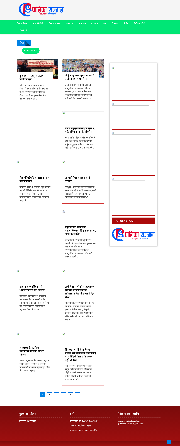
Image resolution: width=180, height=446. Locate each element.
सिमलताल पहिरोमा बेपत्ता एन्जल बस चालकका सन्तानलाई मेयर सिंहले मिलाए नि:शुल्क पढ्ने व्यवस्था (80, 355)
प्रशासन (94, 24)
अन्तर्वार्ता (70, 24)
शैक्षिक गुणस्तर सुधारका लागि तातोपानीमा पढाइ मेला (79, 77)
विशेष (126, 24)
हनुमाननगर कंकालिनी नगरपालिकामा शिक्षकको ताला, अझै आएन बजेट (80, 230)
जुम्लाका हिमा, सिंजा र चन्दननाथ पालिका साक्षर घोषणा (32, 351)
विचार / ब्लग (54, 24)
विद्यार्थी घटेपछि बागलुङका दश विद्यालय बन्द (34, 180)
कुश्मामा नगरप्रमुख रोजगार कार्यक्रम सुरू (32, 78)
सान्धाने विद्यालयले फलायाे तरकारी (78, 180)
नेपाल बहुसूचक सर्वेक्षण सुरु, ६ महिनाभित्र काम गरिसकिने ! (79, 130)
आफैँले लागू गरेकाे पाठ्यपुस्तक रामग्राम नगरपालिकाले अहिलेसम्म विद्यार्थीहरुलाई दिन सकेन (79, 292)
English (24, 30)
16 (70, 394)
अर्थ (104, 24)
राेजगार (115, 24)
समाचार (82, 24)
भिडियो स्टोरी (139, 24)
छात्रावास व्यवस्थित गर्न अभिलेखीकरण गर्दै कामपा (32, 289)
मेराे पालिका (22, 24)
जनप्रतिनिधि (38, 24)
